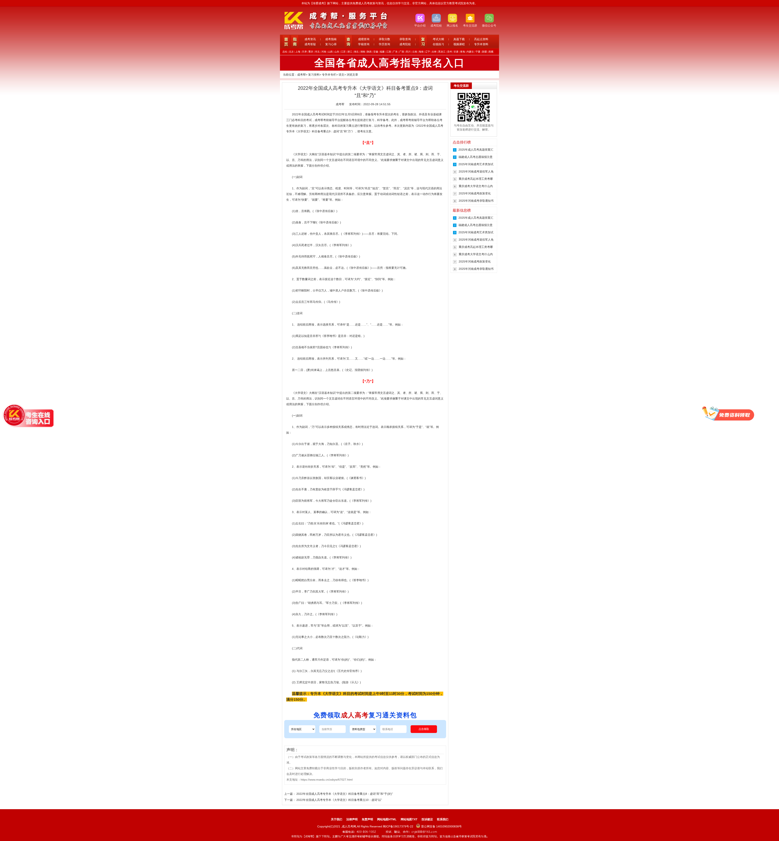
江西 (388, 51)
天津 (304, 51)
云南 (414, 51)
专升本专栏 (329, 74)
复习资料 (314, 74)
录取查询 (405, 39)
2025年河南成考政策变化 (475, 193)
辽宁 (427, 51)
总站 (284, 51)
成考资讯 (310, 39)
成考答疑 (310, 44)
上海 (297, 51)
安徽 (375, 51)
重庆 (310, 51)
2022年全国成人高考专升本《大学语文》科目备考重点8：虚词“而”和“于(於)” (344, 793)
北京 (291, 51)
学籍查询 (363, 44)
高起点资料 (481, 39)
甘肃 (456, 51)
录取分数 (384, 39)
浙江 (349, 51)
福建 (382, 51)
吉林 (434, 51)
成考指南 (331, 39)
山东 (336, 51)
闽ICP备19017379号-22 (398, 826)
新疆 (484, 51)
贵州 (449, 51)
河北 (317, 51)
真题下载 (459, 39)
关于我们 (336, 819)
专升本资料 (481, 44)
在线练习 (438, 44)
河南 (323, 51)
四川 (408, 51)
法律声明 (352, 819)
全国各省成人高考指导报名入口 (389, 63)
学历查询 (384, 44)
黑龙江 (441, 51)
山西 (330, 51)
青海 (462, 51)
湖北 (356, 51)
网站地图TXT (409, 819)
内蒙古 (470, 51)
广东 (395, 51)
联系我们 (442, 819)
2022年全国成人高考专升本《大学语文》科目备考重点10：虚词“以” (339, 799)
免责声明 (367, 819)
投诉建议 (427, 819)
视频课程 (459, 44)
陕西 (369, 51)
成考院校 (405, 44)
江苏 (343, 51)
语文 (341, 74)
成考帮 (301, 74)
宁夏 (478, 51)
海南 (421, 51)
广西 (401, 51)
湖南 (362, 51)
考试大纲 (438, 39)
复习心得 (331, 44)
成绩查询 (363, 39)
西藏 (490, 51)
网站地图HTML (387, 819)
